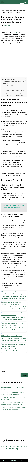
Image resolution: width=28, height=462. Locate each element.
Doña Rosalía (6, 25)
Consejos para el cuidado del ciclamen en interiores (13, 82)
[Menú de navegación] (22, 2)
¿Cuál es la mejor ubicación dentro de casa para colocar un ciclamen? (14, 87)
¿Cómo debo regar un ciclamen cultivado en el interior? (15, 91)
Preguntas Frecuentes (8, 85)
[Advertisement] (14, 62)
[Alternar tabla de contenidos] (23, 79)
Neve (2, 460)
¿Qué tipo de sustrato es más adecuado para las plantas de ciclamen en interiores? (15, 94)
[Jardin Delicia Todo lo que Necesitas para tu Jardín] (2, 2)
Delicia (15, 32)
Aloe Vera (3, 446)
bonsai (8, 446)
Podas (3, 449)
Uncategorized (8, 10)
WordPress (19, 460)
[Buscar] (25, 2)
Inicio (2, 10)
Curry (14, 446)
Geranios (19, 446)
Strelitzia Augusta (14, 449)
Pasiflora (25, 446)
